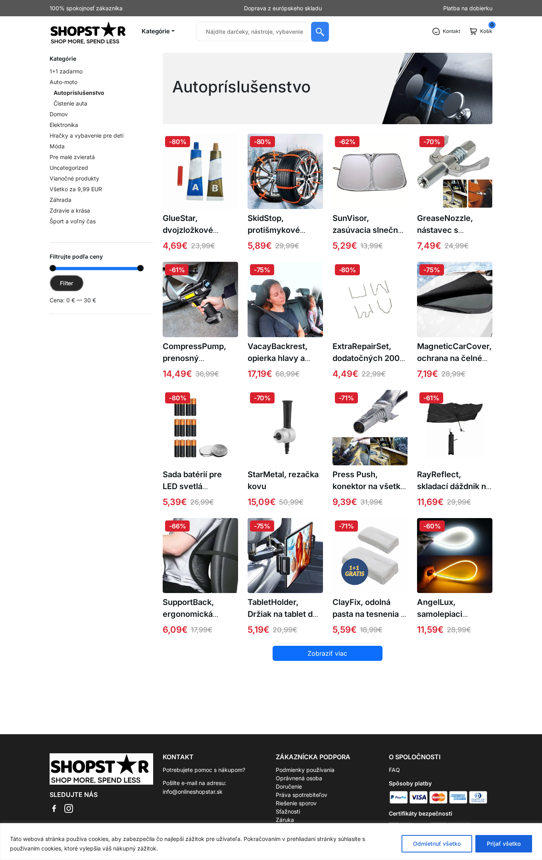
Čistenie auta (70, 103)
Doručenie (289, 786)
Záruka (285, 819)
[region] (271, 841)
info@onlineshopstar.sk (193, 791)
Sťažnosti (288, 811)
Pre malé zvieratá (72, 157)
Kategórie (156, 31)
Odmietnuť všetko (437, 843)
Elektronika (64, 124)
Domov (59, 114)
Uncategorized (69, 167)
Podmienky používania (305, 769)
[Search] (320, 32)
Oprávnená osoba (299, 778)
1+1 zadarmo (66, 71)
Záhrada (60, 199)
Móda (57, 146)
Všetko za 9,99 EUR (76, 189)
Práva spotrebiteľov (301, 794)
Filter (66, 283)
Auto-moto (63, 82)
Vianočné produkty (74, 178)
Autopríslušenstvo (79, 92)
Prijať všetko (504, 843)
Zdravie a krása (70, 210)
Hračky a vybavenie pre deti (86, 135)
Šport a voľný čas (73, 221)
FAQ (394, 769)
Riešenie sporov (296, 803)
